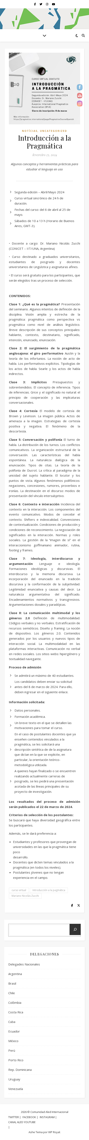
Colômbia (14, 1002)
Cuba (11, 1022)
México (13, 1041)
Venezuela (15, 1089)
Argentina (15, 974)
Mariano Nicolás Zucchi (25, 896)
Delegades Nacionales (24, 964)
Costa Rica (15, 1012)
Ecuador (14, 1031)
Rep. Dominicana (20, 1070)
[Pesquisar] (75, 929)
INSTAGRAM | (48, 1117)
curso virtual (19, 890)
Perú (11, 1050)
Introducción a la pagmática (48, 890)
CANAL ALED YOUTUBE (22, 1122)
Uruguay (14, 1079)
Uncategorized (53, 131)
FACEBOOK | (30, 1117)
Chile (11, 993)
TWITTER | (14, 1117)
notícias (29, 131)
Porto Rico (15, 1060)
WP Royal (54, 1132)
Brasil (12, 983)
